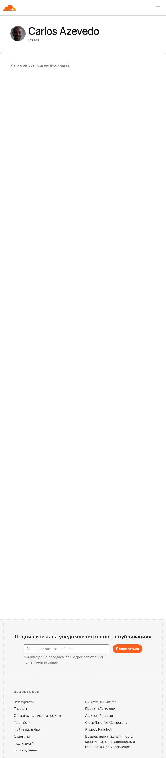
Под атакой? (24, 743)
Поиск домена (25, 750)
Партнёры (22, 722)
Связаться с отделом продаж (37, 715)
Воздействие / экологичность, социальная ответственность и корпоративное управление (110, 741)
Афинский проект (99, 715)
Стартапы (22, 736)
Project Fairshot (98, 729)
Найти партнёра (27, 729)
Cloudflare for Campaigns (106, 722)
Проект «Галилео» (100, 708)
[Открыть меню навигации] (158, 7)
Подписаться (127, 649)
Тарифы (20, 708)
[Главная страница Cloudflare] (9, 8)
